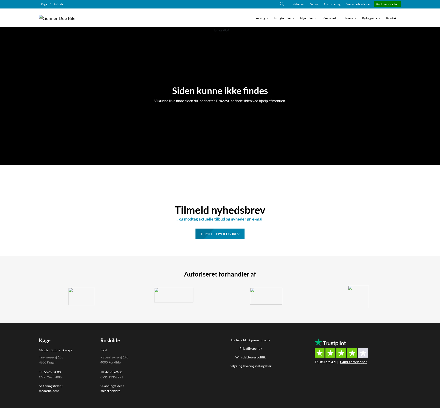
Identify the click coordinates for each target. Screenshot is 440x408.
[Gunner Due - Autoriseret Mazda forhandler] (358, 297)
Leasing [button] (260, 18)
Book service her (387, 4)
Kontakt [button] (392, 18)
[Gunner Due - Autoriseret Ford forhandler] (174, 295)
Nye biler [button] (307, 18)
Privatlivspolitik (250, 348)
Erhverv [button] (348, 18)
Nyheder (298, 4)
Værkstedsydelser (358, 4)
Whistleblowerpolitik (250, 357)
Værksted (329, 18)
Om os (314, 4)
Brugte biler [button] (283, 18)
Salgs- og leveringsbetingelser (251, 366)
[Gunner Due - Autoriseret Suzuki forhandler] (81, 296)
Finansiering (332, 4)
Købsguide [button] (370, 18)
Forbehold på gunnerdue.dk (250, 340)
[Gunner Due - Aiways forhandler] (266, 296)
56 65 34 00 (52, 372)
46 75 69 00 (113, 372)
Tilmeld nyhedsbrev (220, 234)
